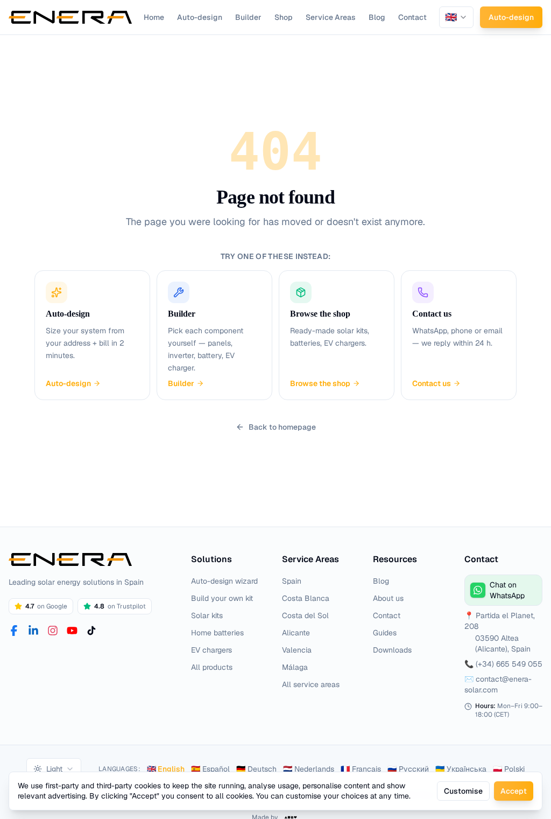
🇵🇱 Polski (509, 769)
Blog (377, 17)
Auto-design (199, 17)
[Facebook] (14, 630)
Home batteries (217, 633)
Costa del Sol (305, 615)
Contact (412, 17)
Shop (283, 17)
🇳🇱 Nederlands (308, 769)
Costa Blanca (305, 598)
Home (154, 17)
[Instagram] (52, 630)
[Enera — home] (70, 17)
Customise (463, 791)
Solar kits (207, 615)
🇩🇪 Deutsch (256, 769)
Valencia (297, 650)
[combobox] (456, 17)
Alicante (296, 633)
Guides (385, 633)
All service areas (311, 684)
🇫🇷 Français (361, 769)
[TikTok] (91, 630)
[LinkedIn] (33, 630)
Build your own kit (222, 598)
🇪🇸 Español (210, 769)
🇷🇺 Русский (408, 769)
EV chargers (211, 650)
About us (388, 598)
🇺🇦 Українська (460, 769)
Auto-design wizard (224, 581)
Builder (248, 17)
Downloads (392, 650)
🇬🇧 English (166, 769)
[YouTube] (72, 630)
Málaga (295, 667)
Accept (513, 791)
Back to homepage (282, 427)
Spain (291, 581)
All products (211, 667)
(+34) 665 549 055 (509, 664)
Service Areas (331, 17)
